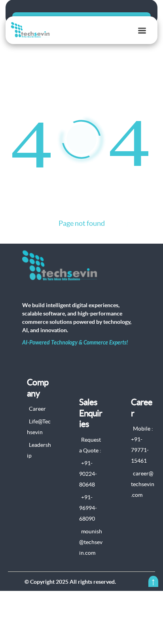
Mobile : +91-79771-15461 (142, 444)
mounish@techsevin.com (90, 542)
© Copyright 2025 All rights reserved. (70, 582)
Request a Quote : (90, 445)
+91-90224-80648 (88, 474)
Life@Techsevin (39, 426)
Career (37, 409)
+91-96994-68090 (88, 508)
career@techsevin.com (142, 484)
